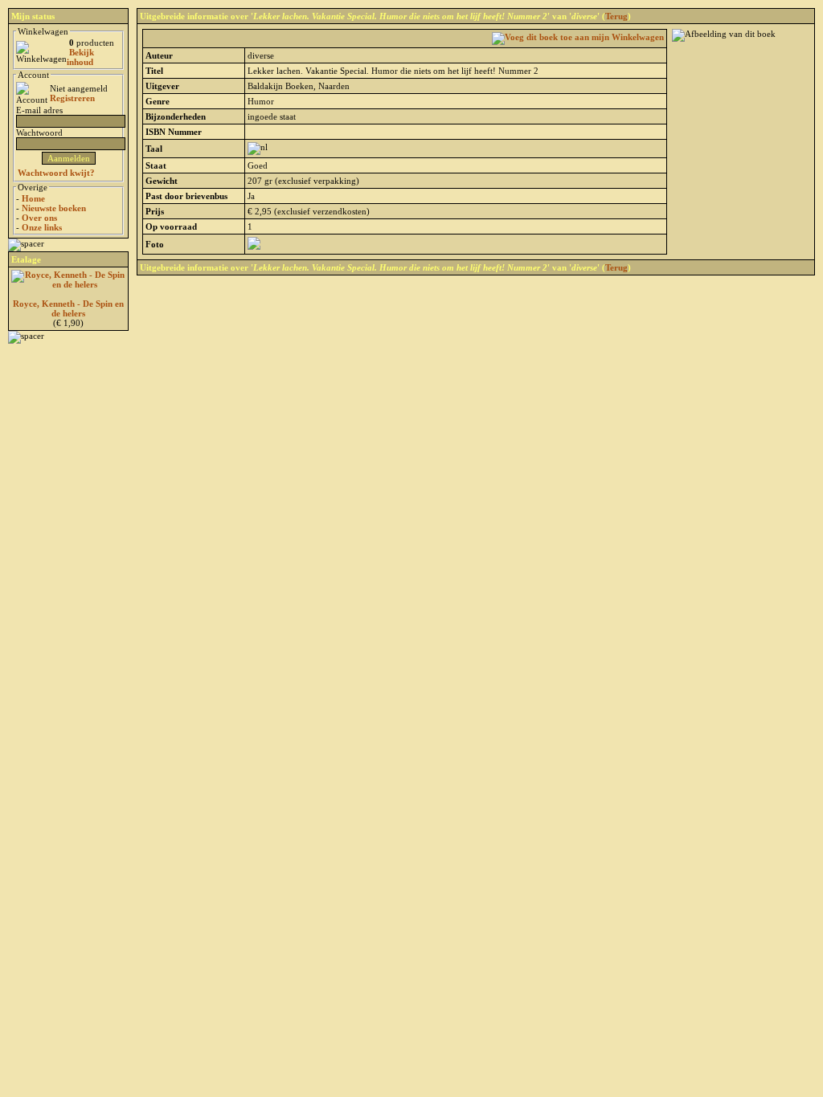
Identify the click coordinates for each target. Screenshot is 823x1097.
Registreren (72, 98)
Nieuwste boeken (54, 208)
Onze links (42, 227)
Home (33, 198)
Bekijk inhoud (80, 57)
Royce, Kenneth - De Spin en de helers (68, 308)
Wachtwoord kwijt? (56, 172)
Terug (616, 16)
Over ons (39, 217)
